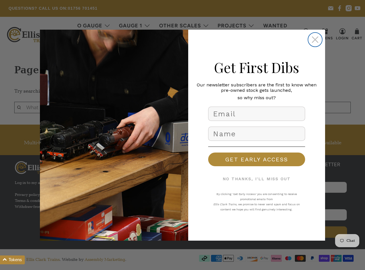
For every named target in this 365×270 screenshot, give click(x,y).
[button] (12, 259)
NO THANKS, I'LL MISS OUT (257, 178)
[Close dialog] (315, 40)
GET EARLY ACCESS (256, 159)
